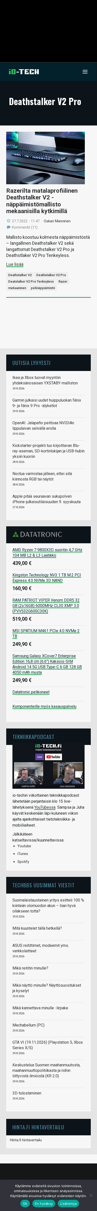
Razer (62, 281)
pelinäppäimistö (43, 288)
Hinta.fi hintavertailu (26, 1140)
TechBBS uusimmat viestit (43, 885)
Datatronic (38, 534)
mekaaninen (17, 288)
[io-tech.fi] (24, 71)
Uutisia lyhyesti (31, 362)
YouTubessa (44, 807)
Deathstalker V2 (20, 275)
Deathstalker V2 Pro (51, 275)
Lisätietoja (68, 1204)
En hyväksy (44, 1204)
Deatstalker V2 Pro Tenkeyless (31, 281)
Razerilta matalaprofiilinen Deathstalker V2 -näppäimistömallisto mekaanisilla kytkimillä (42, 201)
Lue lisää (14, 264)
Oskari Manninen (57, 221)
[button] (85, 71)
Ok (25, 1204)
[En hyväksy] (90, 1195)
